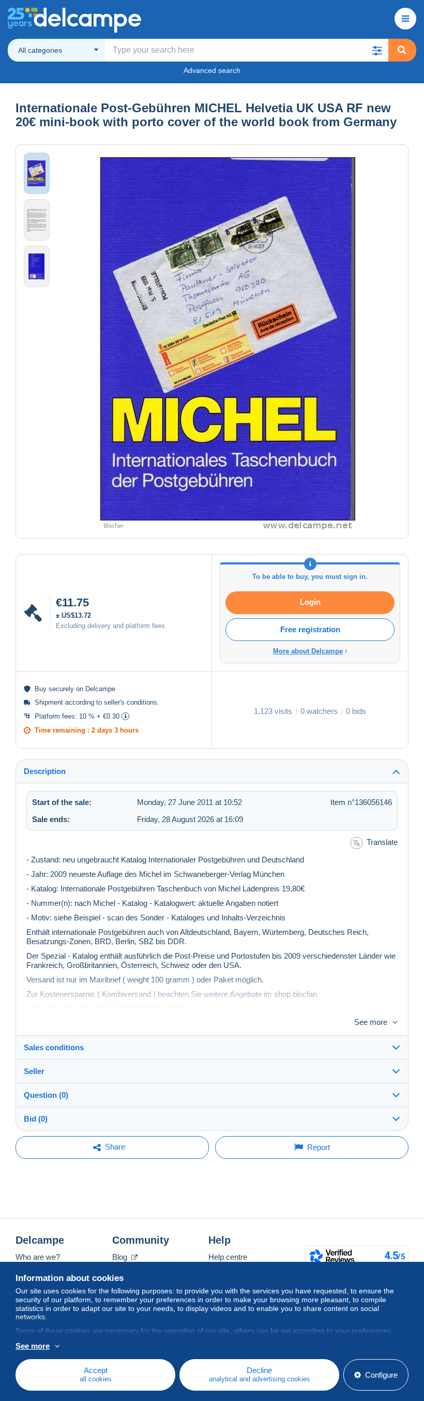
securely (61, 689)
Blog (120, 1257)
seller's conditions (130, 702)
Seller (34, 1071)
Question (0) (46, 1095)
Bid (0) (36, 1118)
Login (310, 602)
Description (45, 771)
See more (370, 1022)
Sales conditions (54, 1047)
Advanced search (212, 70)
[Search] (401, 50)
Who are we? (38, 1257)
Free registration (310, 629)
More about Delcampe (308, 651)
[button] (377, 50)
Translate (382, 842)
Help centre (227, 1257)
